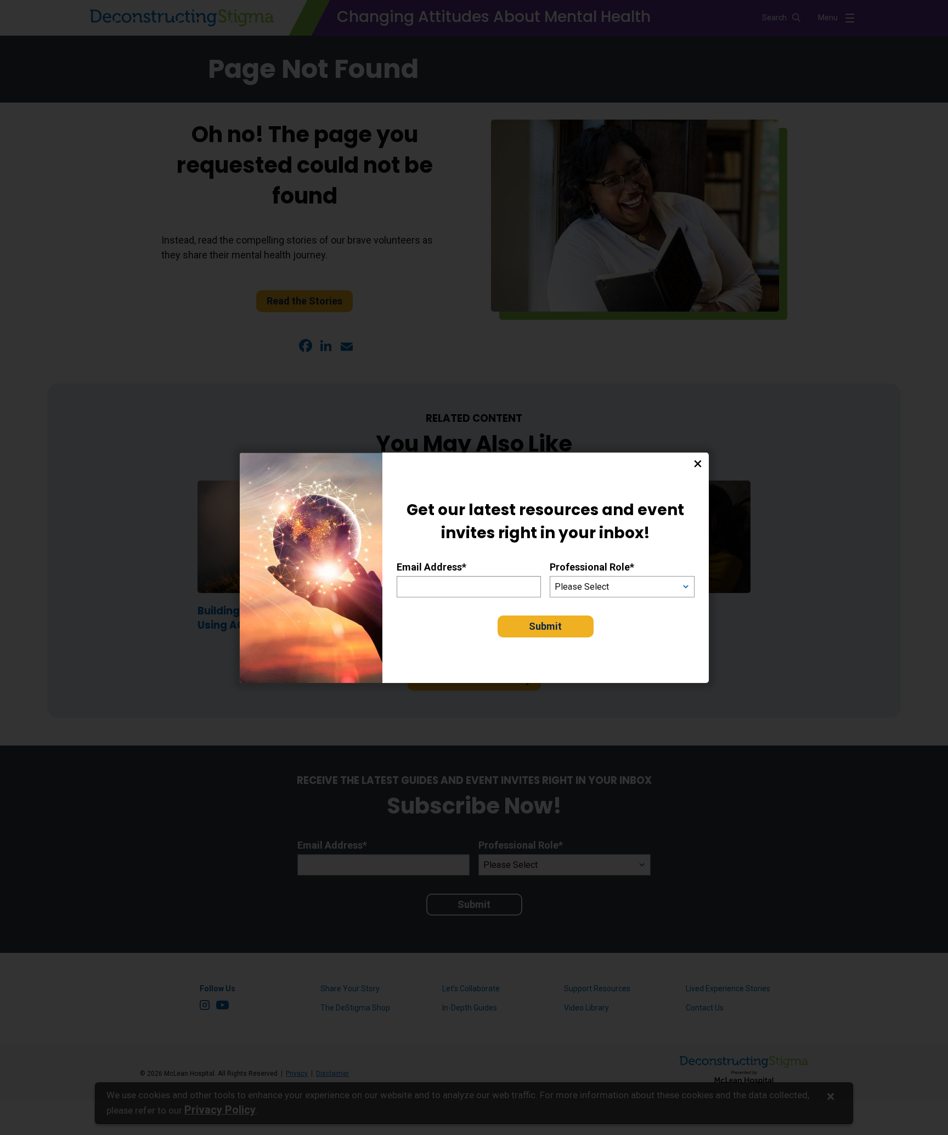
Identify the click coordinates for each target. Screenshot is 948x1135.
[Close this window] (698, 464)
